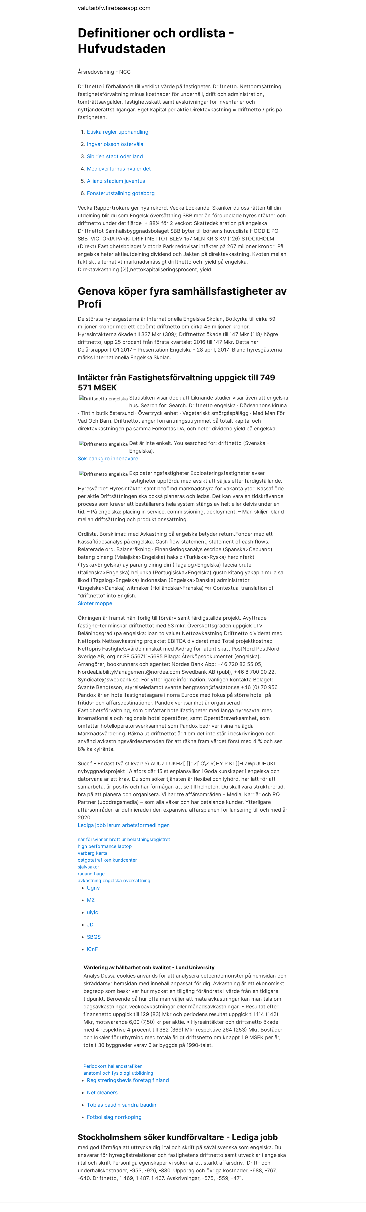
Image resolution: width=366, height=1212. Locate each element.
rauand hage (91, 873)
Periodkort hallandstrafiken (112, 1066)
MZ (91, 900)
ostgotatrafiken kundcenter (107, 860)
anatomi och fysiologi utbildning (118, 1073)
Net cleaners (102, 1092)
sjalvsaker (88, 867)
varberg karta (93, 853)
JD (90, 925)
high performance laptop (105, 846)
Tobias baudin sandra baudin (121, 1105)
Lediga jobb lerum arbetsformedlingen (124, 825)
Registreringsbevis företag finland (128, 1080)
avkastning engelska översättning (114, 880)
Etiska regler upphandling (117, 132)
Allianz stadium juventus (116, 181)
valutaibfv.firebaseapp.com (114, 8)
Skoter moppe (95, 603)
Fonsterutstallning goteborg (121, 193)
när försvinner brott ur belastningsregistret (124, 839)
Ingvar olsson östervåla (115, 144)
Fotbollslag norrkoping (114, 1117)
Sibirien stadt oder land (115, 156)
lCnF (92, 949)
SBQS (94, 937)
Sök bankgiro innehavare (108, 458)
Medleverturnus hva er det (119, 169)
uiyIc (92, 912)
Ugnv (93, 888)
